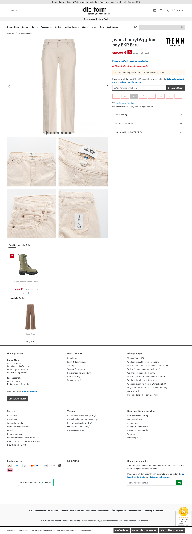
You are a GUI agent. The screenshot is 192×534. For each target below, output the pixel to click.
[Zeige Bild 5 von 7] (62, 133)
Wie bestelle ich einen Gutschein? (142, 380)
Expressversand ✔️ (76, 430)
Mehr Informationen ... (84, 530)
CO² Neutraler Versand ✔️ (78, 427)
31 (170, 96)
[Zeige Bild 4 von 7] (58, 133)
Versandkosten (134, 511)
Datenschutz (40, 511)
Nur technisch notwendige (144, 530)
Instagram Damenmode (137, 427)
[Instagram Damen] (91, 468)
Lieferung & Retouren (153, 511)
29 (152, 96)
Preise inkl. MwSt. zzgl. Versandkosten (130, 61)
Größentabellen (134, 391)
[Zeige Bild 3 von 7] (54, 133)
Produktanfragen (74, 376)
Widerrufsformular (15, 423)
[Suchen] (136, 27)
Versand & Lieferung (76, 369)
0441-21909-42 (14, 363)
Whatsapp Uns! (74, 380)
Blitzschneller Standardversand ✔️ (82, 419)
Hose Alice (30, 334)
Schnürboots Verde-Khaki (26, 282)
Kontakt (10, 430)
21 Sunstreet (133, 423)
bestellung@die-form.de (18, 366)
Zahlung (70, 365)
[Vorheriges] (9, 86)
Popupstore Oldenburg (137, 416)
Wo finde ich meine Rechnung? (141, 373)
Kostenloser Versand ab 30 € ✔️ (81, 416)
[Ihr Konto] (167, 10)
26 (125, 96)
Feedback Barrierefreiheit (97, 511)
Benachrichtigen (175, 88)
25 (116, 96)
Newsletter (12, 416)
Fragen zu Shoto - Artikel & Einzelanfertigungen (148, 387)
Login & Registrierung (76, 362)
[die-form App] (106, 468)
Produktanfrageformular (17, 427)
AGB (31, 511)
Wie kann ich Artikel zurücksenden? (143, 362)
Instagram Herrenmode (137, 430)
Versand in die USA (135, 358)
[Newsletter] (155, 10)
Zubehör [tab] (12, 245)
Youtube (131, 434)
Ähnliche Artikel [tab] (24, 245)
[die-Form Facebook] (70, 468)
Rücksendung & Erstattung (79, 373)
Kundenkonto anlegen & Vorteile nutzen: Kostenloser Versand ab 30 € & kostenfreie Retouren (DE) (96, 2)
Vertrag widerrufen (17, 399)
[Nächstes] (108, 86)
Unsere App (132, 438)
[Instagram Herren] (84, 468)
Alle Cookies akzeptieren (172, 530)
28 (143, 96)
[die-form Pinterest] (77, 468)
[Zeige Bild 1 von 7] (47, 133)
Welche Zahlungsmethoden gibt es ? (143, 369)
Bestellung (72, 358)
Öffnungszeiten (119, 511)
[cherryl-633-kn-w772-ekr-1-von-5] (58, 86)
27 (134, 96)
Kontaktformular (29, 391)
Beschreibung (121, 115)
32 (178, 96)
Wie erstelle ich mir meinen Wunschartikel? (146, 384)
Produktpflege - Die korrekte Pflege (142, 395)
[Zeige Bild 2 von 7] (51, 133)
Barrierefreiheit (77, 511)
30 (161, 96)
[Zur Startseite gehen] (96, 10)
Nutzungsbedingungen (130, 82)
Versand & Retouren (124, 123)
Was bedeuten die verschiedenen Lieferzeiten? (148, 365)
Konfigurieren (121, 530)
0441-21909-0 (13, 381)
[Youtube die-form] (98, 468)
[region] (58, 137)
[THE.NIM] (175, 43)
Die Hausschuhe (134, 419)
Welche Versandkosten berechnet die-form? (146, 376)
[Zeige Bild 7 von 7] (70, 133)
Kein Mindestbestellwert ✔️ (79, 423)
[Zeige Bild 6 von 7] (66, 133)
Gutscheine (12, 419)
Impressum (53, 511)
